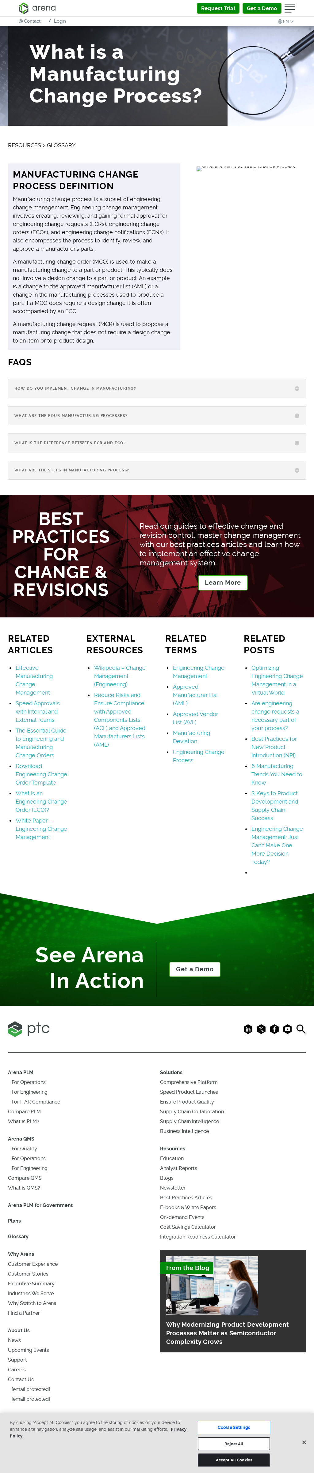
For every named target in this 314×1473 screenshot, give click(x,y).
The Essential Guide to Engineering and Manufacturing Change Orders (41, 743)
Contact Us (21, 1379)
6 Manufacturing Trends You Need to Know (276, 774)
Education (172, 1158)
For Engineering (30, 1092)
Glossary (18, 1236)
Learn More (223, 582)
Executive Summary (31, 1284)
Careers (17, 1370)
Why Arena (21, 1254)
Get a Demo (195, 969)
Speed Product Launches (189, 1092)
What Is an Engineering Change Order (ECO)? (41, 801)
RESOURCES (24, 145)
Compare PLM (24, 1112)
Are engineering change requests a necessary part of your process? (275, 715)
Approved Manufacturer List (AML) (195, 695)
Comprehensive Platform (189, 1082)
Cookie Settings (234, 1427)
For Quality (24, 1149)
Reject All (233, 1443)
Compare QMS (25, 1178)
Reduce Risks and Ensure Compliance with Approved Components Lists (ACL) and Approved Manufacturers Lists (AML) (119, 720)
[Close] (304, 1442)
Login (59, 21)
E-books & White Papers (188, 1207)
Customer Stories (28, 1274)
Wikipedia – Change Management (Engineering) (120, 676)
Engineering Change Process (198, 756)
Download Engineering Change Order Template (41, 774)
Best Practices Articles (186, 1198)
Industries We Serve (31, 1293)
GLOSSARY (61, 145)
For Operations (29, 1082)
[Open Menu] (290, 8)
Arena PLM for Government (40, 1205)
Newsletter (173, 1188)
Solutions (171, 1072)
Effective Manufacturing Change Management (34, 680)
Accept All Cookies (234, 1460)
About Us (19, 1330)
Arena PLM (20, 1072)
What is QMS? (24, 1188)
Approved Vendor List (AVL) (195, 718)
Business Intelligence (184, 1131)
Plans (14, 1221)
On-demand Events (182, 1217)
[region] (157, 1443)
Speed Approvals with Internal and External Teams (38, 711)
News (14, 1340)
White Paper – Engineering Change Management (41, 828)
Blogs (167, 1178)
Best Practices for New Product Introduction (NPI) (274, 747)
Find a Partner (24, 1313)
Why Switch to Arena (32, 1303)
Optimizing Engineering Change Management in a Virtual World (277, 680)
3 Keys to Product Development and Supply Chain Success (274, 805)
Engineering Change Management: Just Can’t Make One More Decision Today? (277, 845)
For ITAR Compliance (36, 1102)
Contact (32, 21)
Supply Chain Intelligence (189, 1121)
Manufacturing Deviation (191, 737)
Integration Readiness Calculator (198, 1237)
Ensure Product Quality (187, 1102)
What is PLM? (23, 1121)
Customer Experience (33, 1264)
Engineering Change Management (198, 672)
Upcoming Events (28, 1350)
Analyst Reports (178, 1168)
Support (17, 1360)
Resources (172, 1149)
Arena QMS (21, 1139)
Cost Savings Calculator (188, 1227)
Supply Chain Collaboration (192, 1112)
